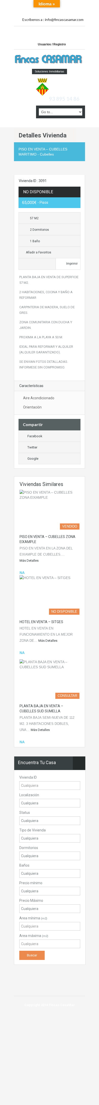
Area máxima (33, 936)
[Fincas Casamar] (49, 59)
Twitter (32, 447)
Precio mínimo (30, 883)
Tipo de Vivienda (32, 830)
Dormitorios (28, 848)
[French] (79, 5)
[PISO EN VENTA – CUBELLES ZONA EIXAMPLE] (49, 509)
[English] (62, 10)
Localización (29, 795)
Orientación (32, 407)
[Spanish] (68, 5)
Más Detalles (29, 560)
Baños (24, 865)
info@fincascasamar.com (64, 19)
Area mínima (33, 918)
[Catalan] (62, 5)
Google (32, 458)
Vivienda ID (28, 777)
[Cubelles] (42, 86)
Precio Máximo (31, 900)
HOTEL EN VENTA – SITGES (41, 622)
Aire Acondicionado (38, 398)
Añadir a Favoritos (38, 252)
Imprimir (72, 263)
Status (24, 813)
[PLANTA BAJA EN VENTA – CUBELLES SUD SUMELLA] (49, 679)
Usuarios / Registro (52, 44)
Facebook (34, 436)
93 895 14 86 (64, 98)
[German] (73, 5)
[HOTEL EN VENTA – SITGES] (49, 595)
